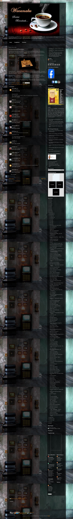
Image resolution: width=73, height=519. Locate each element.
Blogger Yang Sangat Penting (54, 301)
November (51, 214)
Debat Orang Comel (53, 386)
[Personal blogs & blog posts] (16, 513)
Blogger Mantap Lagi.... (53, 359)
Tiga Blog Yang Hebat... (53, 412)
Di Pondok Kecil (52, 235)
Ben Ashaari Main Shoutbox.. (54, 258)
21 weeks (58, 474)
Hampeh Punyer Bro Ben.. (54, 351)
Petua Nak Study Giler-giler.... (54, 397)
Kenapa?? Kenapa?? (53, 393)
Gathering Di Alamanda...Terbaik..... (55, 357)
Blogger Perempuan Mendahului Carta (55, 255)
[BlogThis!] (26, 82)
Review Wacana (61, 112)
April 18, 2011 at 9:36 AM (16, 122)
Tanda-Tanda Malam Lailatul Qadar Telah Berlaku (51, 466)
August (51, 218)
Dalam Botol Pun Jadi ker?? (54, 331)
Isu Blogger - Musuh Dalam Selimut (55, 284)
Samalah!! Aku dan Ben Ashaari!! (55, 410)
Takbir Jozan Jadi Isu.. (53, 307)
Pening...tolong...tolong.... (54, 279)
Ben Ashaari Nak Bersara (54, 407)
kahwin (55, 115)
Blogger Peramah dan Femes (54, 285)
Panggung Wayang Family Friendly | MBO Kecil (56, 122)
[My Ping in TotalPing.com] (12, 513)
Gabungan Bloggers (53, 383)
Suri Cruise (18, 84)
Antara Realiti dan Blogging (54, 336)
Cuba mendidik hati (52, 162)
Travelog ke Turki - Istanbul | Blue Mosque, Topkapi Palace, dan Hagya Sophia (55, 54)
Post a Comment (13, 174)
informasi (50, 115)
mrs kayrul (13, 146)
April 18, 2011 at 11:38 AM (16, 160)
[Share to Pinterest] (29, 82)
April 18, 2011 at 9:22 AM (16, 111)
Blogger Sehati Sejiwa (53, 247)
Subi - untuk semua (60, 465)
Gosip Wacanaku (13, 84)
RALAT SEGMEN (52, 293)
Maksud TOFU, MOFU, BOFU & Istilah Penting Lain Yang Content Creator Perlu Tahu (51, 473)
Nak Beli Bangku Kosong (53, 257)
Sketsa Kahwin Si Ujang (53, 325)
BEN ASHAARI (50, 457)
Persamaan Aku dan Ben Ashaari (55, 300)
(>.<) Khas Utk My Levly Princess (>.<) (19, 136)
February (51, 418)
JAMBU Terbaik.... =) (53, 308)
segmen (58, 116)
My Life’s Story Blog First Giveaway (55, 269)
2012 (50, 210)
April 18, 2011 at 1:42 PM (16, 172)
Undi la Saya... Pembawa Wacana (55, 305)
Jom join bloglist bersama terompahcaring (56, 361)
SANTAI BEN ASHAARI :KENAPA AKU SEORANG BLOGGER (56, 251)
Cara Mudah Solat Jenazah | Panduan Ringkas (56, 121)
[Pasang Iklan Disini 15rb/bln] (52, 188)
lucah (62, 115)
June (51, 221)
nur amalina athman (15, 158)
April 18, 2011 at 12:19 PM (16, 166)
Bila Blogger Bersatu (53, 303)
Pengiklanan (17, 42)
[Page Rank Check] (50, 494)
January (51, 420)
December (51, 213)
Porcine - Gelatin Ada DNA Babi (54, 272)
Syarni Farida (14, 169)
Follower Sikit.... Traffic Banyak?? (55, 381)
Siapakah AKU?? (52, 378)
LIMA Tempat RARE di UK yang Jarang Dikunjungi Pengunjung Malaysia (55, 56)
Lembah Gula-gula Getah (53, 343)
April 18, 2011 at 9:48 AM (16, 128)
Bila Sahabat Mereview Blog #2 (54, 273)
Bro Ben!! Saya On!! (53, 314)
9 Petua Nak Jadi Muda (53, 396)
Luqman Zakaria (14, 152)
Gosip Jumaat (52, 316)
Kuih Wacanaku (54, 112)
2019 (50, 201)
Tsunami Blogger (52, 311)
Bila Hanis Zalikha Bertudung (54, 262)
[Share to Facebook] (28, 82)
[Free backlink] (16, 512)
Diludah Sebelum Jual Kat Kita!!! (55, 404)
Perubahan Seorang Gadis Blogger (55, 254)
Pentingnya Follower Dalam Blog (55, 382)
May (51, 222)
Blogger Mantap (52, 365)
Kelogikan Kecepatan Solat (54, 239)
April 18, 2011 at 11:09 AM (16, 149)
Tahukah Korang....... (25, 84)
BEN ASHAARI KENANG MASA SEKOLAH (56, 276)
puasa (54, 116)
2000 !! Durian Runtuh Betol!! (54, 230)
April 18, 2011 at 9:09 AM (16, 96)
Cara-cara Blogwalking (53, 226)
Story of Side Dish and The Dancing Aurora (50, 482)
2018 (49, 166)
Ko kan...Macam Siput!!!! (54, 366)
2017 (50, 203)
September (52, 217)
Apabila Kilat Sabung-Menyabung (55, 370)
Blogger (49, 108)
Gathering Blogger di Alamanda (54, 369)
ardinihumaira (14, 114)
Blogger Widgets (53, 427)
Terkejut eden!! (52, 340)
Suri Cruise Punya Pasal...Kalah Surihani (56, 354)
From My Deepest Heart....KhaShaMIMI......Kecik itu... (56, 409)
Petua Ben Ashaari (52, 355)
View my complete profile (52, 61)
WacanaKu (49, 68)
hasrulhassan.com (51, 464)
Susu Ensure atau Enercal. (53, 161)
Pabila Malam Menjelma (53, 320)
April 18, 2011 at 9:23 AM (16, 116)
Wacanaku (50, 486)
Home (10, 42)
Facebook (24, 42)
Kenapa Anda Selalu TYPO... (54, 253)
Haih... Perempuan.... (53, 400)
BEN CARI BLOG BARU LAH (54, 288)
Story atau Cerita (53, 113)
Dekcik (13, 99)
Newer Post (11, 178)
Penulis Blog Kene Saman (54, 344)
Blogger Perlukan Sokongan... (54, 326)
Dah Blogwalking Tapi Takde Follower (55, 225)
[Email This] (25, 82)
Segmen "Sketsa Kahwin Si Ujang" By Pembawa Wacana (56, 323)
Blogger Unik (52, 229)
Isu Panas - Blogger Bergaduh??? (55, 337)
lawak (59, 115)
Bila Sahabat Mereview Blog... (54, 275)
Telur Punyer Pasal (53, 348)
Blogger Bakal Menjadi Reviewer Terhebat (56, 244)
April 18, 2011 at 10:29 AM (16, 143)
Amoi (13, 105)
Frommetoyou (59, 473)
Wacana (63, 114)
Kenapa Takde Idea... (53, 379)
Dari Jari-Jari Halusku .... (59, 464)
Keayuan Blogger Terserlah (54, 268)
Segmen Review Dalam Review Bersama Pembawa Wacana (56, 295)
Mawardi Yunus (50, 470)
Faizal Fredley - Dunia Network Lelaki (50, 479)
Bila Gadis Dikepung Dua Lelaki (54, 267)
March (51, 417)
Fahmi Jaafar (14, 88)
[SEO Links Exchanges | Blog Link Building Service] (12, 512)
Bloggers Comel (52, 296)
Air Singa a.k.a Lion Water (54, 341)
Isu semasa (56, 111)
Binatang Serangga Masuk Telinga (54, 165)
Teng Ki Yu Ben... (52, 403)
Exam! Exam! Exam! (53, 271)
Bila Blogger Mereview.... (53, 317)
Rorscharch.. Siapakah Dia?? (54, 372)
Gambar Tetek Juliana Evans (53, 137)
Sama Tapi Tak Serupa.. (53, 332)
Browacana (51, 59)
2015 (50, 206)
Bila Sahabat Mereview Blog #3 (54, 263)
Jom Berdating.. (52, 362)
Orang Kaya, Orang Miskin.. (54, 240)
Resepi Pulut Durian (53, 358)
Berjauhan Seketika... (53, 399)
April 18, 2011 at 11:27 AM (16, 155)
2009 (50, 423)
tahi (21, 84)
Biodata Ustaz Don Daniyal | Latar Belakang (55, 133)
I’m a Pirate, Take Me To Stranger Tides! (56, 243)
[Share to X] (27, 82)
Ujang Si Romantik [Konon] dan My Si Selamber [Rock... (55, 330)
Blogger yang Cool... (53, 321)
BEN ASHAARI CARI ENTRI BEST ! (54, 151)
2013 (50, 209)
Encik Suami (14, 131)
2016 (50, 205)
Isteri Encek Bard (15, 125)
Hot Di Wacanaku (52, 385)
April (51, 224)
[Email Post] (23, 82)
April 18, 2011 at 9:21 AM (16, 102)
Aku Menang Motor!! (53, 375)
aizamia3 (58, 457)
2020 (50, 199)
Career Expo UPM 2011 (53, 401)
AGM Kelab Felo (52, 339)
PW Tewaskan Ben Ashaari (54, 304)
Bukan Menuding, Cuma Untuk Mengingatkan (59, 459)
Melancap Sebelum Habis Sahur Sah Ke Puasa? (56, 147)
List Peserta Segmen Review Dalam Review (56, 282)
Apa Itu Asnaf (51, 149)
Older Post (43, 178)
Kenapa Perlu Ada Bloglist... (54, 413)
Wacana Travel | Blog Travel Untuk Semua (55, 52)
